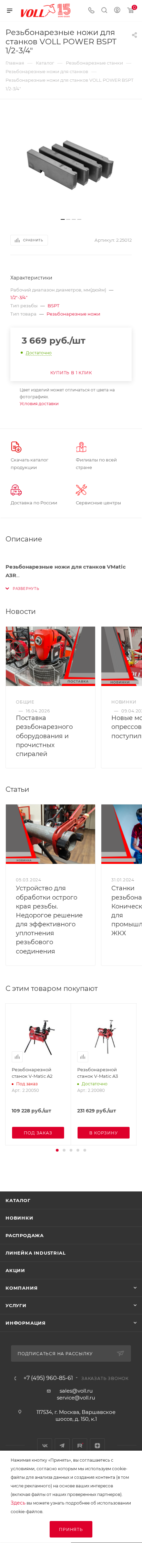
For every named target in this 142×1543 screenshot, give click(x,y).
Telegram (62, 1445)
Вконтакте (44, 1445)
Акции (15, 1270)
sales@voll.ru (76, 1390)
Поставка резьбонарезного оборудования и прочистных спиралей (44, 736)
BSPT (53, 305)
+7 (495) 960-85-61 (48, 1378)
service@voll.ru (76, 1397)
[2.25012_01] (71, 162)
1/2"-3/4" (19, 297)
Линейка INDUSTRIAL (35, 1253)
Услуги (16, 1305)
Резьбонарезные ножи (73, 314)
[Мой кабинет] (117, 11)
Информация (26, 1323)
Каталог (18, 1200)
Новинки (19, 1218)
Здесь (18, 1503)
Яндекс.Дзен (97, 1445)
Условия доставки (39, 403)
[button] (57, 1150)
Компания (22, 1288)
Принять (71, 1529)
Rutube (79, 1445)
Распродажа (25, 1235)
